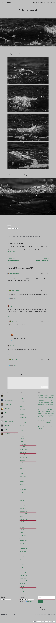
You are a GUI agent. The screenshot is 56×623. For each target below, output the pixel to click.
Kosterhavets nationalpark (19, 238)
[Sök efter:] (46, 597)
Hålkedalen (46, 406)
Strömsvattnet (40, 424)
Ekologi (21, 236)
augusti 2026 (23, 396)
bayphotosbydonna (14, 273)
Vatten (38, 236)
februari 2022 (23, 535)
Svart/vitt (35, 236)
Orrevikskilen (41, 417)
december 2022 (23, 511)
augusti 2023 (23, 489)
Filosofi (24, 236)
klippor (52, 407)
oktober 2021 (23, 546)
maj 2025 (22, 436)
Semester (39, 420)
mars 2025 (22, 441)
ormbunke (51, 415)
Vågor (33, 238)
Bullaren (45, 395)
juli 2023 (22, 492)
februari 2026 (23, 412)
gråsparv (47, 404)
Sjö (41, 420)
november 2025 (23, 420)
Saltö (51, 418)
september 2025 (23, 425)
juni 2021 (22, 556)
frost (43, 397)
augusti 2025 (23, 428)
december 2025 (23, 417)
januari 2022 (23, 538)
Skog (43, 420)
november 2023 (23, 481)
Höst (54, 406)
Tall (38, 426)
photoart (50, 417)
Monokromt (53, 413)
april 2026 (22, 406)
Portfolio (48, 2)
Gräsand (47, 400)
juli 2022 (22, 522)
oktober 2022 (23, 516)
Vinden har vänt (9, 417)
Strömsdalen (43, 423)
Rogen (41, 419)
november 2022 (23, 514)
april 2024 (22, 468)
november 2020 (23, 575)
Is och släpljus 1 (9, 400)
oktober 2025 (23, 422)
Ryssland (44, 418)
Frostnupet (8, 412)
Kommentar (44, 386)
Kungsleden (40, 413)
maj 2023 (22, 497)
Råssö (49, 418)
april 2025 (22, 438)
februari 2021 (23, 567)
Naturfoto (30, 236)
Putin (53, 416)
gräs (45, 400)
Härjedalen (41, 406)
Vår (51, 426)
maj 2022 (22, 527)
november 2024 (23, 452)
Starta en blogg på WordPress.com (14, 614)
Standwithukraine (47, 420)
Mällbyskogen (40, 415)
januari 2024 (23, 476)
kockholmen (11, 238)
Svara (8, 285)
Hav (27, 236)
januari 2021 (23, 570)
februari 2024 (23, 473)
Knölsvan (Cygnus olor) (44, 409)
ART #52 (7, 425)
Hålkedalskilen (51, 406)
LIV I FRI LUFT (7, 2)
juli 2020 (22, 586)
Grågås (50, 400)
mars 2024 (22, 471)
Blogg (37, 2)
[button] (28, 70)
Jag (11, 306)
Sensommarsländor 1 (10, 396)
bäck (48, 395)
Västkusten (47, 426)
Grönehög (49, 404)
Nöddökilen (47, 415)
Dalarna (50, 395)
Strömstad (48, 423)
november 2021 (23, 543)
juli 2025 (22, 430)
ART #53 (7, 429)
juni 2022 (22, 524)
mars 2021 (22, 564)
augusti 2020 (23, 583)
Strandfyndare (8, 404)
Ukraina (44, 426)
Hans (10, 236)
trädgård (41, 426)
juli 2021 (22, 554)
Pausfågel (45, 416)
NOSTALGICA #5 (9, 421)
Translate (29, 601)
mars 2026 (22, 409)
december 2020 (23, 572)
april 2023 (22, 500)
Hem (34, 2)
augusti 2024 (23, 460)
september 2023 (23, 487)
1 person (14, 298)
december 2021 (23, 540)
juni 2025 (22, 433)
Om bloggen (42, 2)
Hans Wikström (15, 290)
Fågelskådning (50, 397)
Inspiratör (43, 407)
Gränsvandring (41, 400)
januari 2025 (23, 447)
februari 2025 (23, 444)
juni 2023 (22, 495)
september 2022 (23, 519)
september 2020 (23, 580)
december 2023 (23, 479)
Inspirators (40, 407)
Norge (43, 415)
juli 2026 (22, 398)
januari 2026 (23, 414)
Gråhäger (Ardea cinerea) (47, 402)
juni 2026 (22, 401)
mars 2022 (22, 532)
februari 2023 (23, 505)
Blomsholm (41, 395)
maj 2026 (22, 404)
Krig (53, 411)
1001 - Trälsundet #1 (10, 434)
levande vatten (28, 238)
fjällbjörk (52, 395)
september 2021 (23, 548)
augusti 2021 (23, 551)
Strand (39, 423)
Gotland (39, 399)
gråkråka (52, 402)
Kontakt (53, 2)
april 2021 (22, 562)
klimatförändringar (48, 407)
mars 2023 (22, 503)
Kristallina (12, 346)
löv (50, 413)
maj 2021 (22, 559)
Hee (52, 404)
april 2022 (22, 530)
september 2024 (23, 457)
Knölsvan (39, 409)
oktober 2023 (23, 484)
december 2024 (23, 449)
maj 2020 (22, 591)
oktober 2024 (23, 455)
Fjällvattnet (40, 397)
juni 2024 (22, 463)
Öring (41, 428)
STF (52, 420)
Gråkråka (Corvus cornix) (41, 404)
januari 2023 (23, 508)
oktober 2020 (23, 578)
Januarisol (7, 408)
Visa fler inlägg (11, 251)
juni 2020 (22, 589)
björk (39, 395)
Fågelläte (45, 397)
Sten (51, 420)
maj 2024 (22, 465)
